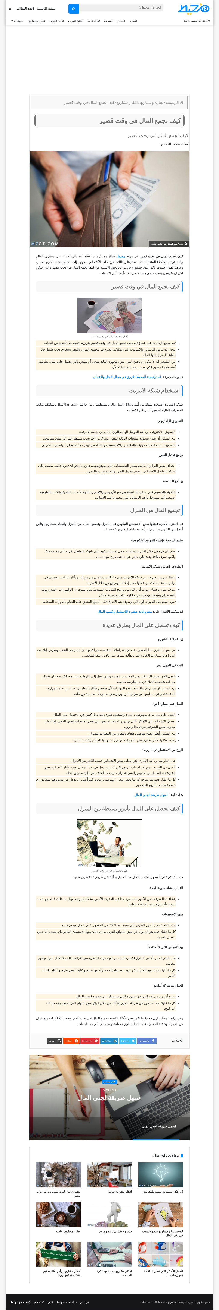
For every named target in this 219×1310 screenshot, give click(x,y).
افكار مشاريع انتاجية (68, 1231)
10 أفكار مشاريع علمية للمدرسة (163, 1191)
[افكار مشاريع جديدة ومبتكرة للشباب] (109, 1254)
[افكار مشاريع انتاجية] (58, 1214)
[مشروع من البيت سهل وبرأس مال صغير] (58, 1174)
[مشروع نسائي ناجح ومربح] (109, 1214)
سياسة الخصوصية (66, 1302)
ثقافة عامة (94, 20)
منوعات (18, 20)
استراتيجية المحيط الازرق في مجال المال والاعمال (127, 377)
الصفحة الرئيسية (46, 8)
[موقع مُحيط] (193, 9)
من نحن (84, 1302)
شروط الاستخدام (44, 1302)
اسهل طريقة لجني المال (151, 795)
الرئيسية (173, 102)
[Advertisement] (109, 59)
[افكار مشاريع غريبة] (109, 1174)
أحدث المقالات (25, 8)
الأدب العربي (56, 20)
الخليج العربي (75, 20)
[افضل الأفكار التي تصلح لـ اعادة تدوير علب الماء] (160, 1254)
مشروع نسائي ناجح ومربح (115, 1231)
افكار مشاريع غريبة (120, 1191)
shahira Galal (181, 144)
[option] (109, 1097)
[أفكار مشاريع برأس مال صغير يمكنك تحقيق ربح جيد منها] (58, 1254)
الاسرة (133, 20)
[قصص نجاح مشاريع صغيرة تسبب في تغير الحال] (160, 1214)
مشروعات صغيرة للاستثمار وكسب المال (125, 611)
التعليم (121, 20)
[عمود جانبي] (10, 8)
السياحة (108, 20)
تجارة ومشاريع (36, 20)
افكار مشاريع (127, 102)
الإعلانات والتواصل (20, 1302)
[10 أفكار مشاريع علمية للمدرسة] (160, 1174)
